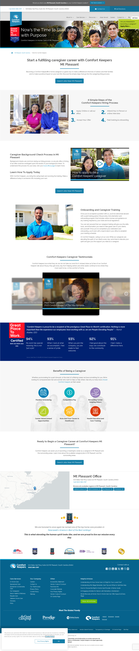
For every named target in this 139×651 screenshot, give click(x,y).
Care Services (80, 17)
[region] (35, 639)
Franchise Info (54, 586)
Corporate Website (56, 589)
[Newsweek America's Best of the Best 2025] (52, 554)
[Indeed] (125, 569)
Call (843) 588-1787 (15, 9)
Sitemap (32, 594)
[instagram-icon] (110, 568)
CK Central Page (55, 596)
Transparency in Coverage (102, 629)
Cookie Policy (34, 591)
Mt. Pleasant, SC (108, 489)
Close (136, 18)
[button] (70, 17)
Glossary (13, 601)
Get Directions (120, 9)
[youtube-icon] (122, 568)
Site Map (125, 629)
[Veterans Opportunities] (18, 554)
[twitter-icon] (119, 569)
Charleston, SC (119, 489)
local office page (49, 166)
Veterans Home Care (16, 598)
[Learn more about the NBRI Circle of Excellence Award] (121, 554)
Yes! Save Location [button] (96, 2)
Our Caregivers (14, 591)
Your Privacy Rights (56, 591)
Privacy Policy (34, 589)
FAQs (11, 603)
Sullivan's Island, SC (80, 489)
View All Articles (89, 601)
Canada (117, 616)
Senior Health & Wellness (18, 593)
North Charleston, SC (94, 489)
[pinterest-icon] (116, 568)
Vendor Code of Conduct (58, 584)
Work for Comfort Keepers (39, 53)
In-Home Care (14, 582)
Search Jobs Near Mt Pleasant (69, 81)
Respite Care (14, 596)
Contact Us (120, 17)
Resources (92, 17)
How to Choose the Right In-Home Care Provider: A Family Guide (100, 588)
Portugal (104, 619)
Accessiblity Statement (57, 582)
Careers (112, 17)
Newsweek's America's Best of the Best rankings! (69, 530)
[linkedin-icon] (113, 568)
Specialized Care (15, 584)
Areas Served (104, 17)
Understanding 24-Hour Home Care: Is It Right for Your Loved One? (101, 582)
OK (59, 641)
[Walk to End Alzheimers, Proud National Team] (86, 553)
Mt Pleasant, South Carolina (22, 53)
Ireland (104, 616)
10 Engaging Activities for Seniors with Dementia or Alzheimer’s (100, 591)
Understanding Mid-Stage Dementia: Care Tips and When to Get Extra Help (103, 585)
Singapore (110, 616)
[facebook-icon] (107, 568)
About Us (69, 17)
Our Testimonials (35, 586)
